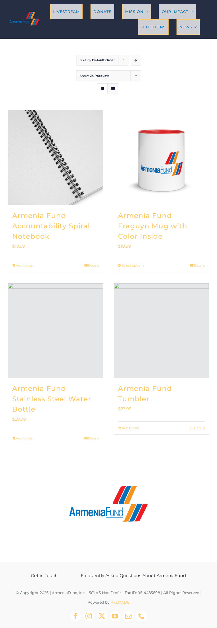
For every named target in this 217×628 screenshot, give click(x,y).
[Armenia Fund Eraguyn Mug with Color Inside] (161, 157)
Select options (133, 265)
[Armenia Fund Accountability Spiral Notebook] (55, 157)
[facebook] (75, 616)
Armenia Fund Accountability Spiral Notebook (51, 226)
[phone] (141, 616)
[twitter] (102, 616)
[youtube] (115, 616)
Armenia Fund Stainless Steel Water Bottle (51, 398)
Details (93, 265)
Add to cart (25, 265)
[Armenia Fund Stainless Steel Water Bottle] (55, 330)
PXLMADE (120, 602)
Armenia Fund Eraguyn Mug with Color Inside (152, 226)
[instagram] (88, 616)
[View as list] (113, 89)
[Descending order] (136, 60)
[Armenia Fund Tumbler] (161, 330)
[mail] (128, 616)
